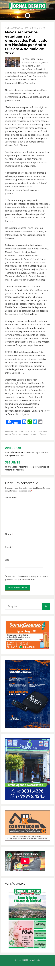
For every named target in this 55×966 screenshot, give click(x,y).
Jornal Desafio (37, 28)
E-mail (9, 547)
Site (7, 559)
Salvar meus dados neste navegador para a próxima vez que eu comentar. (26, 578)
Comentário (12, 497)
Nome (9, 534)
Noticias (22, 431)
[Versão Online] (27, 919)
